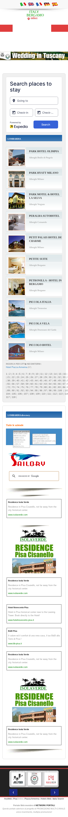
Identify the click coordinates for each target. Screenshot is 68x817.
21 (8, 377)
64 (50, 384)
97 (45, 390)
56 (13, 384)
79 (41, 387)
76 (27, 387)
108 (32, 393)
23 (18, 377)
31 (54, 377)
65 (54, 384)
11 (41, 374)
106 (20, 393)
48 (54, 380)
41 (22, 380)
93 (27, 390)
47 (50, 380)
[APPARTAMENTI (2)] (44, 439)
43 (31, 380)
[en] (31, 4)
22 (13, 377)
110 (43, 393)
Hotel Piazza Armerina (16, 367)
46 (45, 380)
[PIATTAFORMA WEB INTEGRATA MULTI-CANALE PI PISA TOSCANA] (34, 779)
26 (31, 377)
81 (50, 387)
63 (45, 384)
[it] (23, 4)
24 (22, 377)
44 (36, 380)
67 (64, 384)
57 (18, 384)
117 (8, 397)
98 (50, 390)
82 (54, 387)
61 (36, 384)
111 (49, 393)
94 (31, 390)
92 (22, 390)
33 (64, 377)
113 (61, 393)
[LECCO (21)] (21, 442)
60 (31, 384)
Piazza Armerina (32, 799)
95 (36, 390)
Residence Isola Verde (18, 502)
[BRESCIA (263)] (21, 436)
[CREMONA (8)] (21, 440)
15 (60, 374)
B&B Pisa (12, 631)
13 (50, 374)
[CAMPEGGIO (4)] (44, 443)
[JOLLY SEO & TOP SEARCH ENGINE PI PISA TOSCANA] (18, 779)
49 (59, 380)
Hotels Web (46, 799)
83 (59, 387)
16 (64, 374)
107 (26, 393)
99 (54, 390)
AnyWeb (8, 799)
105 (14, 393)
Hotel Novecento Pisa (18, 607)
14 (55, 374)
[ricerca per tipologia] (44, 435)
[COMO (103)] (21, 438)
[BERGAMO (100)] (21, 434)
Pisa (15, 799)
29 (45, 377)
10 (37, 374)
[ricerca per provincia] (21, 432)
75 (22, 387)
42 (27, 380)
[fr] (39, 4)
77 (31, 387)
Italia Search (58, 799)
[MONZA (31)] (21, 446)
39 (13, 380)
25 (27, 377)
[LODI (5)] (21, 444)
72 (8, 387)
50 (64, 380)
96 (41, 390)
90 (13, 390)
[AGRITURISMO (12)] (44, 437)
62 (41, 384)
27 (36, 377)
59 (27, 384)
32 (59, 377)
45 (41, 380)
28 (41, 377)
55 (8, 384)
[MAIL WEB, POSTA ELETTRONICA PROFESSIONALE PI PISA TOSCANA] (51, 779)
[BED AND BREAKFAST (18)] (44, 441)
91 (18, 390)
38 (8, 380)
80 (45, 387)
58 (22, 384)
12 (46, 374)
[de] (47, 4)
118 (14, 397)
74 (18, 387)
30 (50, 377)
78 (36, 387)
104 (8, 393)
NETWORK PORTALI (45, 805)
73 (13, 387)
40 (18, 380)
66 (59, 384)
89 (8, 390)
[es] (54, 4)
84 (64, 387)
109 (38, 393)
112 (55, 393)
